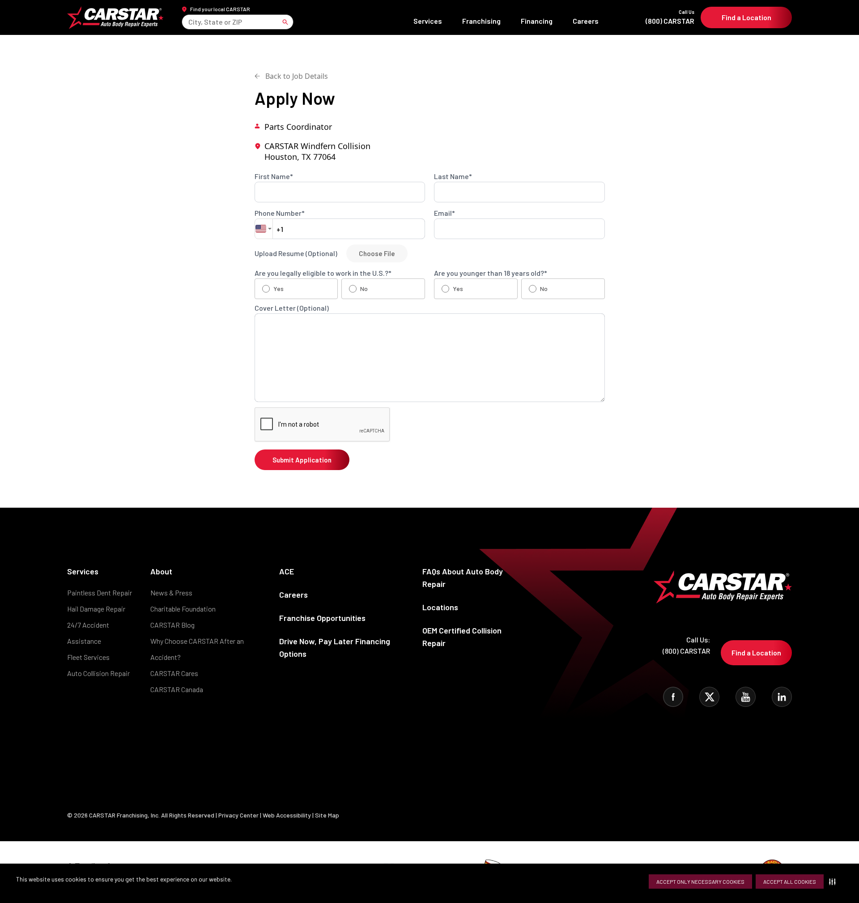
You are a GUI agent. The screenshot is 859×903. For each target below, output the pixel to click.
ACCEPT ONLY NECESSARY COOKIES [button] (700, 881)
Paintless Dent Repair (99, 592)
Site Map (327, 815)
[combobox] (189, 21)
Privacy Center (239, 815)
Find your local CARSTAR (220, 9)
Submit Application (302, 460)
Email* (444, 213)
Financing (537, 21)
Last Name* (453, 176)
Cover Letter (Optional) (292, 308)
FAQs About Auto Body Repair (462, 577)
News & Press (171, 592)
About (161, 571)
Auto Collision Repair (98, 673)
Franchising (481, 21)
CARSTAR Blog (172, 625)
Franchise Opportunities (322, 618)
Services (427, 21)
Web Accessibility (287, 815)
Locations (440, 607)
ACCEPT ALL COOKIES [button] (789, 881)
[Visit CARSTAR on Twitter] (709, 697)
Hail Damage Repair (96, 608)
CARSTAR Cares (174, 673)
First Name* (274, 176)
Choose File (377, 253)
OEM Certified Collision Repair (462, 636)
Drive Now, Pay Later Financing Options (334, 647)
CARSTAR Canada (176, 689)
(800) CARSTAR (670, 17)
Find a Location (746, 17)
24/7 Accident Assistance (88, 633)
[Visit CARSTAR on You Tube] (746, 697)
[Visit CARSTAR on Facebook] (673, 697)
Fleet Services (88, 657)
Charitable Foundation (183, 608)
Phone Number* (280, 213)
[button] (834, 881)
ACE (286, 571)
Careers (586, 21)
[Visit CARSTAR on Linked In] (782, 697)
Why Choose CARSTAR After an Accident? (197, 649)
